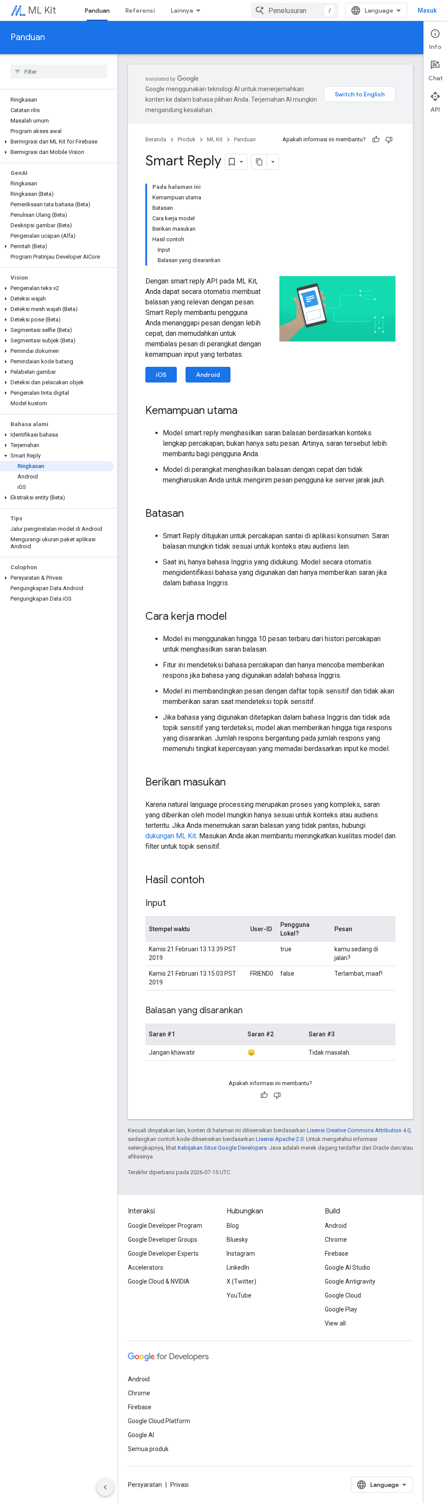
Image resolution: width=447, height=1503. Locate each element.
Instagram (241, 1253)
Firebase (336, 1253)
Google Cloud (343, 1295)
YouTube (239, 1295)
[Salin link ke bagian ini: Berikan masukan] (234, 783)
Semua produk (148, 1448)
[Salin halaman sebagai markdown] (259, 161)
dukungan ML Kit (170, 836)
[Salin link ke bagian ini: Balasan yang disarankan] (251, 1011)
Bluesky (237, 1239)
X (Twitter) (241, 1281)
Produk (187, 139)
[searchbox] (58, 72)
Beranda (155, 139)
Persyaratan (145, 1484)
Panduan (97, 10)
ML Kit (42, 10)
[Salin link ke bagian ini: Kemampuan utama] (246, 411)
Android (208, 375)
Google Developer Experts (163, 1253)
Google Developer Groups (162, 1239)
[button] (57, 142)
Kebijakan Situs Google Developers (222, 1147)
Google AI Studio (347, 1267)
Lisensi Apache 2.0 (279, 1139)
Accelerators (145, 1267)
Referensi (140, 10)
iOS (161, 375)
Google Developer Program (165, 1225)
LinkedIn (238, 1267)
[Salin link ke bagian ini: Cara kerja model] (235, 617)
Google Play (341, 1309)
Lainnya (182, 10)
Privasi (179, 1484)
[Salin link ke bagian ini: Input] (174, 903)
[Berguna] (375, 139)
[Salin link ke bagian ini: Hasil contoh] (213, 880)
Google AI (141, 1434)
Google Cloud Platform (159, 1421)
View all (335, 1323)
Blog (233, 1225)
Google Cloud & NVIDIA (158, 1281)
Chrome (336, 1239)
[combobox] (294, 10)
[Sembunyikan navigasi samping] (105, 1487)
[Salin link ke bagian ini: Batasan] (192, 514)
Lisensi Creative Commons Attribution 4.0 (358, 1130)
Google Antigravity (350, 1281)
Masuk (427, 10)
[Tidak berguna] (388, 139)
